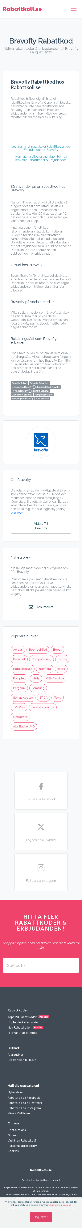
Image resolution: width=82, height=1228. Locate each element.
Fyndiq (62, 659)
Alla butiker (15, 1054)
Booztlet (19, 659)
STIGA (43, 697)
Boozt (57, 649)
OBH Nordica (55, 678)
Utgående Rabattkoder (23, 1022)
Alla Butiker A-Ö (24, 726)
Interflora (45, 669)
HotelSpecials (22, 669)
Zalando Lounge (42, 707)
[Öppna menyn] (73, 9)
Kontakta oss (17, 1130)
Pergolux (19, 688)
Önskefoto (20, 717)
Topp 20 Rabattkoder (22, 1017)
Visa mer (17, 513)
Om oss (13, 1135)
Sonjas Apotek (23, 697)
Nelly (36, 678)
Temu (57, 697)
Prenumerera (44, 607)
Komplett (19, 678)
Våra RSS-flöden (19, 1113)
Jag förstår (41, 1217)
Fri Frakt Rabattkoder (23, 1032)
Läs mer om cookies (60, 1205)
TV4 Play (19, 707)
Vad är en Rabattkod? (22, 1140)
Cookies (13, 1150)
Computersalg (41, 659)
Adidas (18, 649)
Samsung (38, 688)
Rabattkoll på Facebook (24, 1097)
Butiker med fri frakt (22, 1060)
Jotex (61, 669)
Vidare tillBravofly (41, 526)
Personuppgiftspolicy (22, 1145)
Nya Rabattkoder (19, 1027)
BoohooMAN (38, 649)
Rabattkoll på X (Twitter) (25, 1102)
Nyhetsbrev (15, 1092)
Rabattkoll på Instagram (24, 1108)
